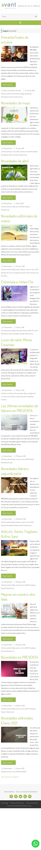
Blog (23, 94)
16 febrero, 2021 (20, 582)
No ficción (10, 273)
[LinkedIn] (30, 796)
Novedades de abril (14, 160)
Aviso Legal (4, 803)
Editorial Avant (7, 148)
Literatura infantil (25, 151)
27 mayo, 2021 (20, 148)
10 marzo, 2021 (20, 390)
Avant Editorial (16, 94)
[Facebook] (11, 796)
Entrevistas (19, 330)
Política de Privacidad (17, 803)
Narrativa (3, 273)
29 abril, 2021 (20, 203)
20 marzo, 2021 (20, 266)
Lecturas (28, 269)
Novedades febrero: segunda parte (15, 471)
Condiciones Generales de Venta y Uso (19, 806)
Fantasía (22, 269)
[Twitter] (20, 796)
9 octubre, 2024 (30, 90)
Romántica (4, 276)
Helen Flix (31, 330)
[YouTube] (25, 796)
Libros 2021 (15, 151)
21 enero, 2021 (20, 768)
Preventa (3, 399)
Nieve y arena (8, 334)
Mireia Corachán (15, 396)
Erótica (18, 269)
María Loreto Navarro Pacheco (12, 90)
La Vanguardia (31, 393)
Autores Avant (7, 94)
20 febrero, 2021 (21, 519)
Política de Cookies (32, 803)
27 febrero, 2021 (21, 456)
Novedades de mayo (15, 102)
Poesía (27, 273)
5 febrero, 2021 (20, 705)
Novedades (28, 94)
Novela (16, 155)
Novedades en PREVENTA (19, 657)
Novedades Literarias (7, 97)
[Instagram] (16, 796)
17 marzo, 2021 (20, 327)
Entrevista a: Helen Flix (17, 281)
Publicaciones (18, 97)
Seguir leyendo (8, 85)
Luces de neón (5, 396)
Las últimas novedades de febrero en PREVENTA (19, 408)
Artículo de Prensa (8, 393)
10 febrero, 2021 (20, 645)
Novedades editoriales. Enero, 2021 (17, 720)
